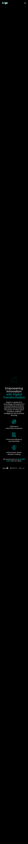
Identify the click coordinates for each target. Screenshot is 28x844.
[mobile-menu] (24, 3)
